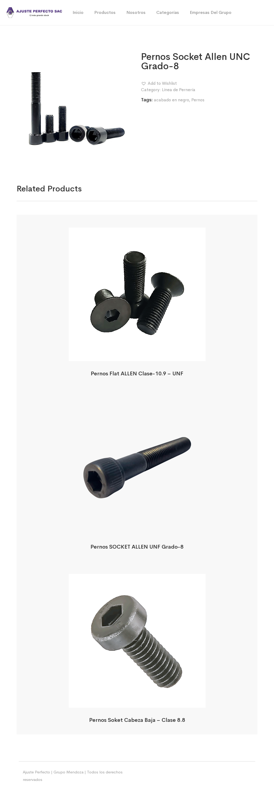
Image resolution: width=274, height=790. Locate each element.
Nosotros (136, 12)
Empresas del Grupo (210, 12)
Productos (105, 12)
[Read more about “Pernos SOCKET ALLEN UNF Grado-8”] (137, 528)
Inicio (78, 12)
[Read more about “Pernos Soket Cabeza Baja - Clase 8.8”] (137, 702)
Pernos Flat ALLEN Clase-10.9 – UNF (137, 373)
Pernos (197, 100)
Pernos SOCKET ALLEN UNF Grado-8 (137, 547)
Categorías (167, 12)
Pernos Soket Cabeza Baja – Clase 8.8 (137, 720)
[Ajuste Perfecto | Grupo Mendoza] (34, 12)
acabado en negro (171, 100)
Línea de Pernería (178, 90)
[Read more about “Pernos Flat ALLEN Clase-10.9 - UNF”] (137, 355)
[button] (159, 83)
